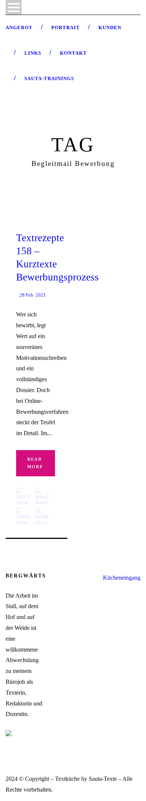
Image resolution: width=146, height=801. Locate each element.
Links (32, 53)
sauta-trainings (49, 78)
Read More (35, 463)
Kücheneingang (121, 577)
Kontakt (73, 53)
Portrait (65, 27)
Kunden (109, 27)
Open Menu (14, 7)
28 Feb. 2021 (32, 295)
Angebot (19, 27)
